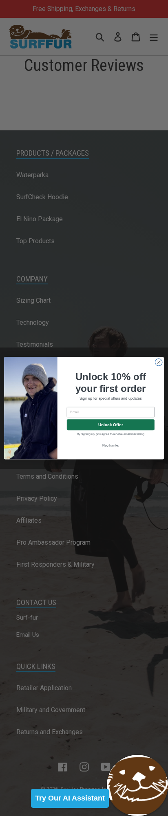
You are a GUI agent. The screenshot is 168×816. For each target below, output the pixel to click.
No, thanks (110, 445)
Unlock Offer (110, 424)
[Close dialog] (158, 362)
